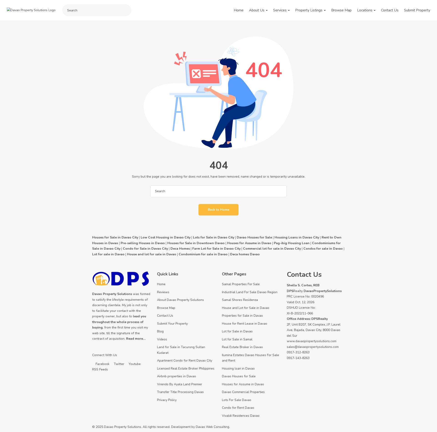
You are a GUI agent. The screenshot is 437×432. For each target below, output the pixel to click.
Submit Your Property (172, 323)
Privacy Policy (167, 400)
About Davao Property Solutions (180, 300)
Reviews (163, 292)
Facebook (102, 364)
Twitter (118, 364)
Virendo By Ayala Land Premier (179, 384)
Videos (162, 339)
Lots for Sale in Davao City (213, 237)
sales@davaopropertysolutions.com (313, 347)
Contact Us (390, 10)
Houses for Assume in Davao (243, 384)
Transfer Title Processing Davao (180, 392)
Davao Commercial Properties (243, 392)
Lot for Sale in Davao (237, 331)
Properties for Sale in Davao (242, 315)
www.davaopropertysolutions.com (311, 341)
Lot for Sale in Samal (237, 339)
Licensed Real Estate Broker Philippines (185, 368)
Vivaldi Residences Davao (240, 416)
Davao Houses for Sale (239, 376)
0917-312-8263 (298, 352)
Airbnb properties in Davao (176, 376)
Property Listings (309, 10)
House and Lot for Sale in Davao (245, 308)
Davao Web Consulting (212, 427)
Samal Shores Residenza (240, 300)
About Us (257, 10)
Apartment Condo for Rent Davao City (184, 360)
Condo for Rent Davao (238, 408)
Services (280, 10)
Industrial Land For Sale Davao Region (249, 292)
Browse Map (341, 10)
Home (239, 10)
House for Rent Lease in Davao (244, 323)
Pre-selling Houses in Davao (143, 243)
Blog (160, 331)
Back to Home (218, 209)
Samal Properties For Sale (241, 284)
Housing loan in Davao (238, 368)
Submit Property (417, 10)
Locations (365, 10)
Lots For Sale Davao (236, 400)
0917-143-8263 (298, 358)
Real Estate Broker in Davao (242, 347)
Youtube (134, 364)
